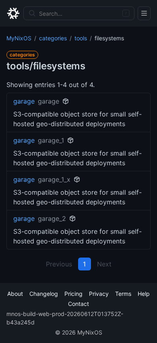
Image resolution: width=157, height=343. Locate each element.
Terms (123, 293)
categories (53, 38)
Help (144, 293)
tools (80, 38)
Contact (78, 303)
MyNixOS (18, 38)
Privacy (99, 293)
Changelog (43, 293)
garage (24, 101)
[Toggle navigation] (144, 13)
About (15, 293)
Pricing (73, 293)
